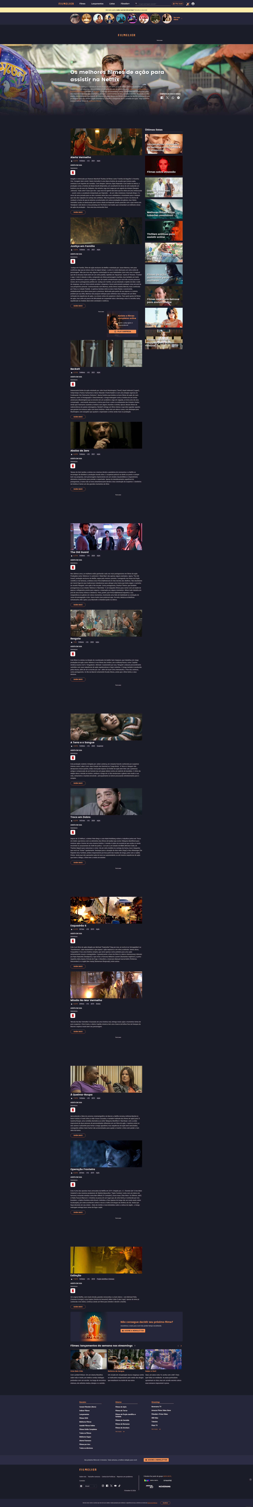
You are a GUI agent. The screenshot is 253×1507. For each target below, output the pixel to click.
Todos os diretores (86, 1448)
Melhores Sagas (85, 1437)
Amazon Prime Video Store (161, 1410)
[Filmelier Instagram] (103, 1486)
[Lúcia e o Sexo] (98, 18)
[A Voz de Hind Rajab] (155, 18)
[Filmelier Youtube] (115, 1486)
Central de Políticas (152, 1503)
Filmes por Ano (84, 1444)
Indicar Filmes (84, 1411)
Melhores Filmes (85, 1422)
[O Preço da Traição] (167, 18)
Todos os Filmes (85, 1433)
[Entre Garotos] (121, 18)
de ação (96, 91)
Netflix (74, 86)
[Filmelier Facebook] (107, 1486)
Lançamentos (84, 1414)
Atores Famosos (85, 1441)
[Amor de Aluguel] (144, 18)
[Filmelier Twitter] (111, 1486)
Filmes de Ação (120, 1407)
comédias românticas (137, 89)
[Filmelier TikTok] (119, 1486)
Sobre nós (82, 1477)
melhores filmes (95, 101)
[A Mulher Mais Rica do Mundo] (87, 18)
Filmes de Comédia (122, 1420)
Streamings (156, 1402)
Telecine (155, 1422)
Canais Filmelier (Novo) (87, 1407)
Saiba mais (78, 212)
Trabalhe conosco (94, 1477)
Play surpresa (124, 331)
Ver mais (118, 1431)
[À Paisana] (75, 18)
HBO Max (155, 1418)
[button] (94, 1486)
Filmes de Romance (122, 1424)
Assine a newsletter (134, 1331)
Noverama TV (156, 1407)
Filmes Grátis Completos (88, 1429)
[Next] (181, 1345)
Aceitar (165, 1503)
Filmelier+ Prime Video (160, 1414)
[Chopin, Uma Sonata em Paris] (109, 18)
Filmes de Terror (121, 1411)
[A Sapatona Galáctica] (132, 18)
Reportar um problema (125, 1477)
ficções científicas (77, 91)
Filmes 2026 (83, 1418)
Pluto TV (155, 1425)
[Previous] (178, 1345)
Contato (82, 1481)
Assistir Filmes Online (87, 1426)
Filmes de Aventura (122, 1428)
